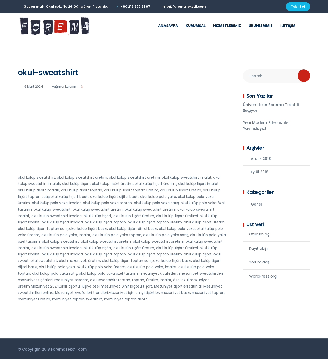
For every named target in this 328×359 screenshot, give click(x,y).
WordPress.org (263, 276)
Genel (256, 204)
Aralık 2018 (261, 158)
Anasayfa (168, 25)
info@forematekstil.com (184, 6)
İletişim (287, 25)
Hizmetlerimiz (227, 25)
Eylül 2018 (259, 172)
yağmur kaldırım (64, 86)
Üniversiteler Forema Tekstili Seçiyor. (271, 107)
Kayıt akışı (258, 248)
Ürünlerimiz (261, 25)
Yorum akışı (259, 262)
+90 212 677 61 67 (135, 6)
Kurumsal (196, 25)
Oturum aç (259, 234)
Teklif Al (298, 6)
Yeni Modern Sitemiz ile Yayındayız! (265, 125)
